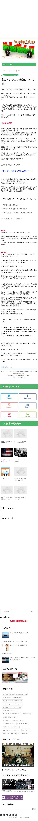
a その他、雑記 (22, 723)
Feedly (27, 416)
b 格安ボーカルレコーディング (12, 727)
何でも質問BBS (23, 733)
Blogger (27, 817)
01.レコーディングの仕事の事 (12, 697)
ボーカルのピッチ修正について (19, 633)
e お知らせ (26, 730)
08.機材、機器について (10, 717)
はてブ (27, 405)
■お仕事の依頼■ (8, 694)
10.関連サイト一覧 (9, 723)
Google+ (9, 407)
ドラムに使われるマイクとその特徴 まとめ (15, 641)
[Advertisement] (19, 19)
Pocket (9, 416)
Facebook (27, 398)
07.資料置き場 (27, 713)
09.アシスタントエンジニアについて (13, 720)
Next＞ (32, 611)
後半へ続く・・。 (7, 367)
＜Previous (6, 611)
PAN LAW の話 (6, 653)
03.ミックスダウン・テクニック (12, 704)
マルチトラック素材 (9, 733)
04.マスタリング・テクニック (12, 707)
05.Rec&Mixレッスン (9, 710)
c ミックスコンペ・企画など (11, 730)
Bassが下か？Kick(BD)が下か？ (19, 645)
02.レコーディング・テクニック (12, 700)
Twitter (9, 398)
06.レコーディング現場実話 (11, 713)
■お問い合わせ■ (21, 694)
